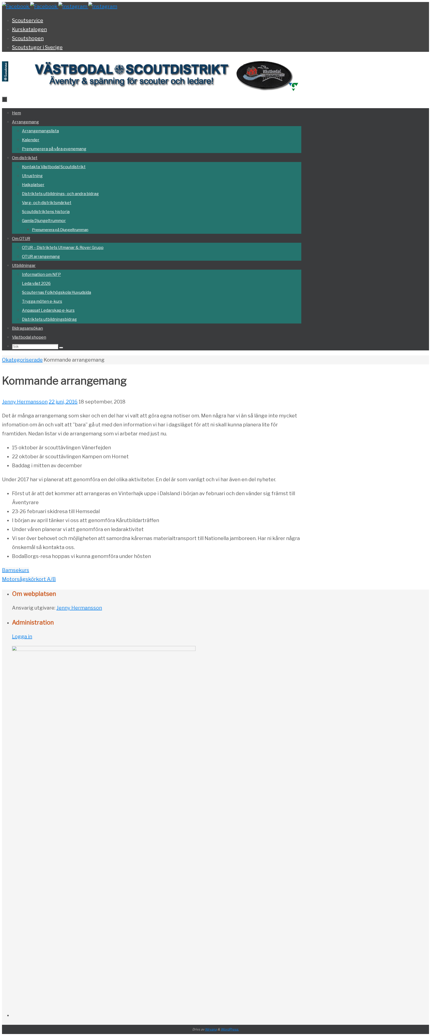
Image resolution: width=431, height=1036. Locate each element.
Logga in (22, 636)
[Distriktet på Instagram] (73, 6)
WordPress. (230, 1029)
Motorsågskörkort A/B (29, 579)
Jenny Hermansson (25, 402)
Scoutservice (27, 20)
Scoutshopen (28, 38)
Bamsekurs (15, 570)
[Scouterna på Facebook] (44, 6)
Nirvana (211, 1029)
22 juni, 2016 (63, 402)
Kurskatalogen (29, 29)
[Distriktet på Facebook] (16, 6)
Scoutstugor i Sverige (37, 47)
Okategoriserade (22, 360)
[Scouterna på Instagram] (102, 6)
